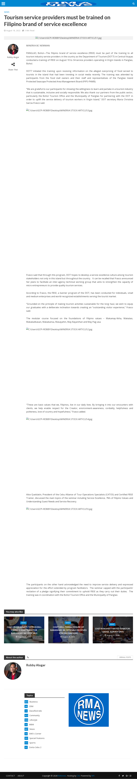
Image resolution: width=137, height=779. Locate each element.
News (6, 12)
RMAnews (61, 775)
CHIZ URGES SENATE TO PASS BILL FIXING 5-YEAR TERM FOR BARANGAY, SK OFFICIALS (24, 630)
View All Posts (125, 657)
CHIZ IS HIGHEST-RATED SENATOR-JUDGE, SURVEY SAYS (113, 630)
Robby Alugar (13, 57)
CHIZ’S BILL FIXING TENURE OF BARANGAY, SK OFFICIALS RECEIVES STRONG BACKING (68, 630)
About (21, 775)
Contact (10, 775)
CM (78, 775)
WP (93, 775)
